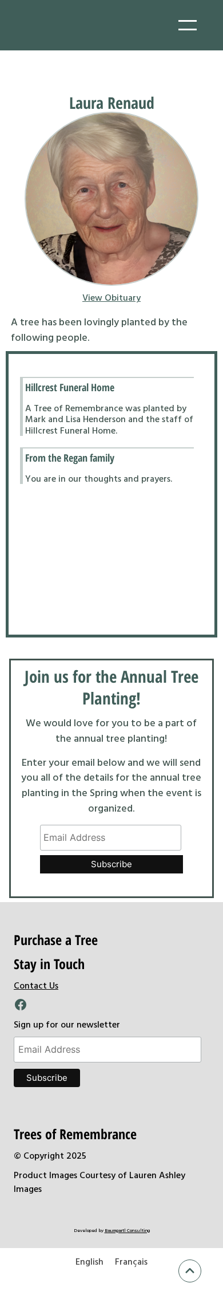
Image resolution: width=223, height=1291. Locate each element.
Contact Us (36, 985)
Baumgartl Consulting (127, 1230)
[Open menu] (187, 25)
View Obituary (111, 297)
